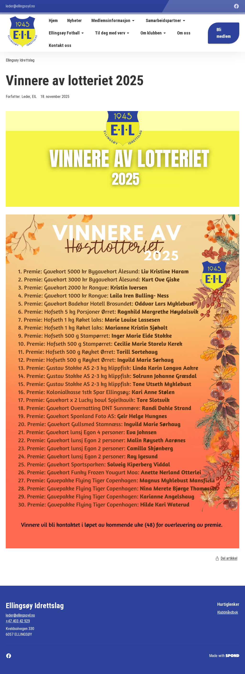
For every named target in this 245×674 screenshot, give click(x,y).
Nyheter (74, 20)
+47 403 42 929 (18, 621)
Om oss (183, 33)
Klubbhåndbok (227, 612)
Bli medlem (224, 33)
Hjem (53, 20)
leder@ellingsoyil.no (20, 615)
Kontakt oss (60, 45)
